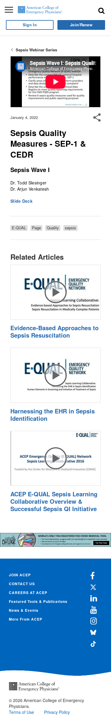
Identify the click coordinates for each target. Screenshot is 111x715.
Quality (53, 227)
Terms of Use (21, 712)
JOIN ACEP (20, 574)
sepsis (70, 227)
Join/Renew (81, 24)
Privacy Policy (57, 712)
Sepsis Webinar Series (36, 50)
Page (36, 227)
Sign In (30, 24)
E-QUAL (19, 227)
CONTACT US (22, 583)
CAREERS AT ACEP (28, 592)
